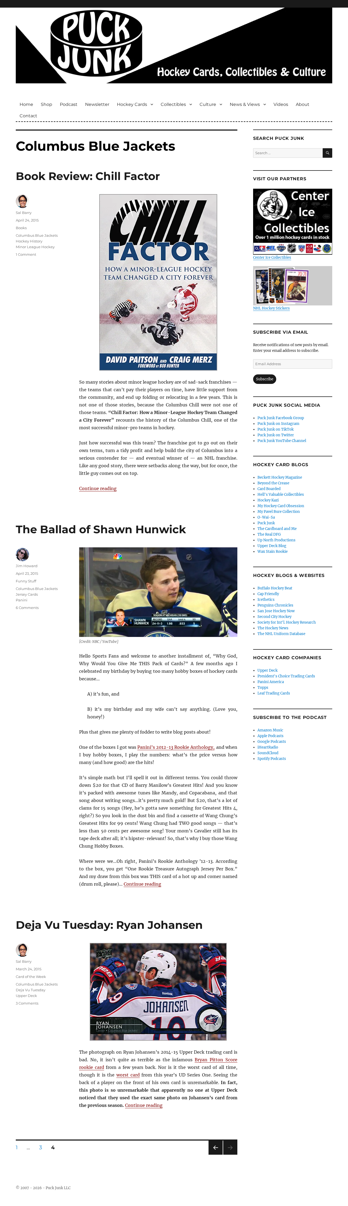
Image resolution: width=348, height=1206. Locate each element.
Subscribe (264, 379)
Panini (21, 600)
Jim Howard (27, 566)
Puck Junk (266, 523)
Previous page (215, 1154)
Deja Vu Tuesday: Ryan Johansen (109, 925)
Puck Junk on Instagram (278, 423)
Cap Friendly (268, 594)
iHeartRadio (267, 747)
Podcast (68, 104)
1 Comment (26, 254)
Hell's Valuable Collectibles (280, 494)
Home (26, 104)
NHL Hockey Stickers (271, 308)
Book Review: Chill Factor (88, 176)
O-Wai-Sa (266, 517)
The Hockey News (272, 628)
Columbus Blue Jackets (37, 235)
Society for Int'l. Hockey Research (286, 622)
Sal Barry (24, 212)
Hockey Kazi (268, 500)
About (302, 104)
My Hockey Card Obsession (280, 506)
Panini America (270, 682)
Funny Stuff (26, 581)
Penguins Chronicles (275, 605)
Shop (46, 104)
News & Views (245, 104)
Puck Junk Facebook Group (280, 418)
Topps (262, 687)
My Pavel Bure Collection (278, 511)
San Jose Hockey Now (276, 611)
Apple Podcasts (270, 736)
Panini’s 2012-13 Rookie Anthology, (176, 747)
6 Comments (27, 607)
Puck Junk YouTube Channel (281, 440)
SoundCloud (267, 753)
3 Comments (27, 1003)
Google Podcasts (271, 741)
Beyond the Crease (273, 483)
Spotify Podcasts (271, 758)
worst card (128, 1075)
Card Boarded (269, 489)
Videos (281, 104)
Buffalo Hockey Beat (274, 588)
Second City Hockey (274, 616)
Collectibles (173, 104)
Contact (28, 115)
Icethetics (266, 599)
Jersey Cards (27, 594)
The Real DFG (269, 534)
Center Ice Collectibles (272, 257)
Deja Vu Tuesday (30, 990)
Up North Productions (276, 540)
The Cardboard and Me (277, 528)
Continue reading (98, 488)
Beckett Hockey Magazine (279, 477)
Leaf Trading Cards (273, 693)
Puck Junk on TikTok (275, 429)
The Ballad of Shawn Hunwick (101, 529)
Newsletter (97, 104)
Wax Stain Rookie (272, 551)
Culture (208, 104)
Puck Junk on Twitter (275, 435)
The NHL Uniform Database (281, 634)
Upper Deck (26, 995)
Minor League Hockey (35, 247)
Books (21, 228)
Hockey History (29, 241)
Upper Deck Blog (271, 546)
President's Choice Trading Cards (286, 676)
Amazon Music (270, 730)
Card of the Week (31, 976)
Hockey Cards (132, 104)
